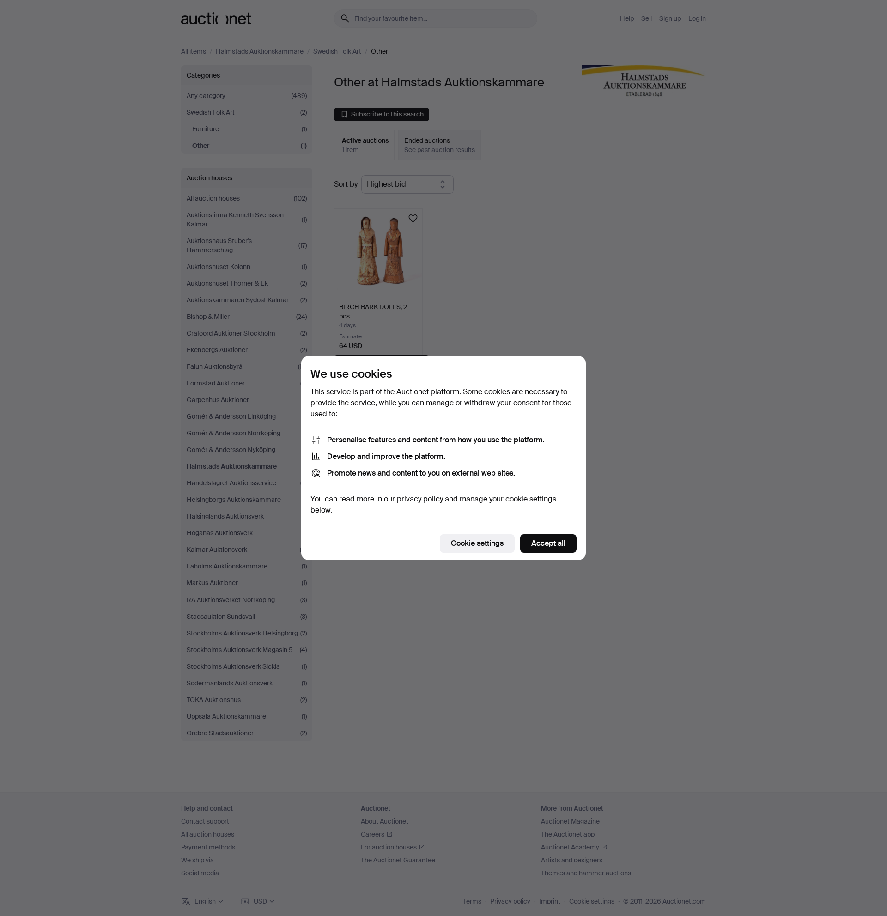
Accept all (548, 543)
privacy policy (420, 499)
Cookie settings (477, 543)
